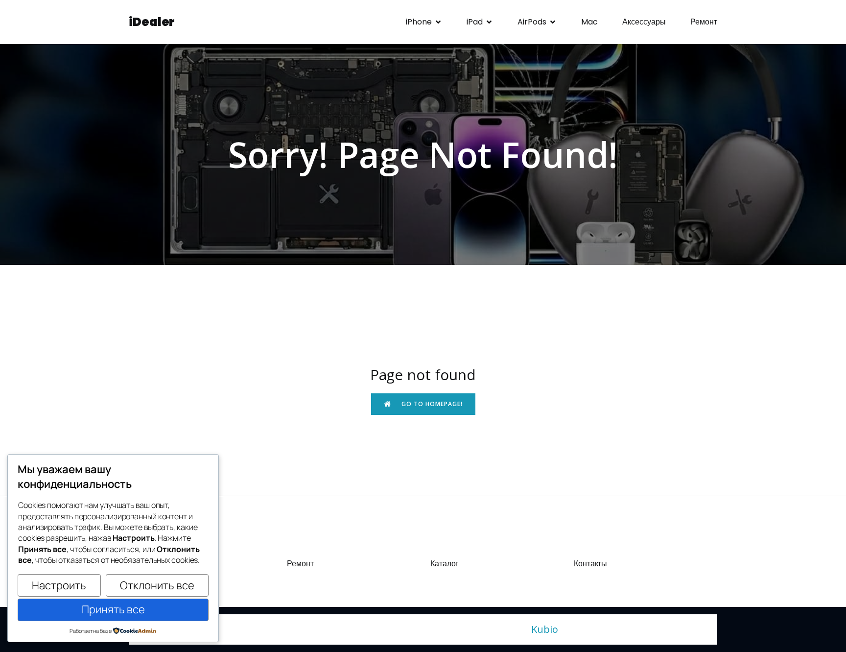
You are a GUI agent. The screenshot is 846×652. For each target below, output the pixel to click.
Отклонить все (157, 585)
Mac (589, 21)
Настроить (59, 585)
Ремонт (703, 21)
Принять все (113, 609)
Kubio (544, 629)
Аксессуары (644, 21)
